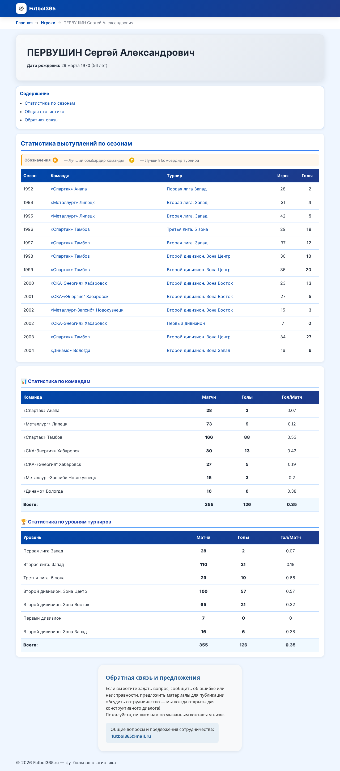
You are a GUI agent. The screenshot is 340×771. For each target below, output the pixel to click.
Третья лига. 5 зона (187, 229)
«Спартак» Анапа (69, 188)
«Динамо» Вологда (70, 350)
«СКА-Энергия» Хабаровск (79, 283)
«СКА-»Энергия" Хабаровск (80, 296)
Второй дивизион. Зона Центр (199, 256)
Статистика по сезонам (50, 103)
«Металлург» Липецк (73, 202)
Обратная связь (41, 119)
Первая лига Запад (187, 188)
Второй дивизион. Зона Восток (200, 283)
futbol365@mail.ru (131, 736)
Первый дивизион (186, 323)
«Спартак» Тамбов (70, 229)
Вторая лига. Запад (187, 202)
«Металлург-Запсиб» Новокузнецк (87, 310)
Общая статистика (44, 111)
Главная (24, 22)
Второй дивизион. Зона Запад (198, 350)
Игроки (48, 22)
